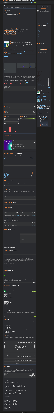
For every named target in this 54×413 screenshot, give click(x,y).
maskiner (12, 51)
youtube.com (47, 15)
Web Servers (19, 63)
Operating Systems (31, 64)
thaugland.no (6, 159)
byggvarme (33, 51)
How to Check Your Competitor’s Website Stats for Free (45, 100)
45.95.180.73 (39, 80)
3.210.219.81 (39, 82)
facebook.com (41, 16)
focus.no (5, 161)
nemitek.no (5, 160)
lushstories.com (39, 32)
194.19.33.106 (18, 35)
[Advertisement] (20, 21)
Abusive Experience (9, 218)
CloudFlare (6, 65)
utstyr (29, 49)
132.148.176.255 (39, 83)
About (30, 412)
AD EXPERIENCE (23, 0)
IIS (18, 65)
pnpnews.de (38, 37)
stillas (5, 49)
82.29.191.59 (39, 78)
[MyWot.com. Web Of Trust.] (5, 278)
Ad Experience (8, 207)
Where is (10, 229)
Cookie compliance (12, 69)
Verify (8, 310)
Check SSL (33, 291)
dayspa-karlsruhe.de (40, 34)
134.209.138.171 (39, 76)
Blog (26, 412)
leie (7, 51)
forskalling (21, 49)
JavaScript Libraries (6, 69)
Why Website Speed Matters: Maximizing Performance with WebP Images (45, 93)
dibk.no (5, 158)
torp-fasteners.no (6, 174)
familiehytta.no (6, 175)
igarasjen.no (5, 177)
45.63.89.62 (38, 73)
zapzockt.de (39, 41)
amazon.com (47, 17)
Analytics (12, 63)
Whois (7, 366)
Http (6, 319)
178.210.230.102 (39, 79)
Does (11, 257)
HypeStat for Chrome (44, 49)
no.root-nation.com (40, 27)
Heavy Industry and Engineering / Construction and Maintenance (13, 53)
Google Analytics (14, 65)
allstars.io (38, 28)
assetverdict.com (39, 40)
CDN (5, 63)
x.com (39, 17)
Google (8, 270)
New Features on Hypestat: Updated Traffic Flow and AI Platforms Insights (45, 96)
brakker (9, 51)
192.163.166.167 (39, 77)
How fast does (11, 250)
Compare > (33, 158)
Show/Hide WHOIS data (42, 108)
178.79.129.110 (39, 75)
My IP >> (49, 87)
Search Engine (8, 180)
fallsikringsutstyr (24, 51)
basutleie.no (29, 51)
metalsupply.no (6, 169)
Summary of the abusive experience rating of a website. (11, 220)
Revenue (7, 189)
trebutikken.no (6, 171)
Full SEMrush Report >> (33, 149)
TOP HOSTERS (19, 0)
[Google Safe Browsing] (4, 275)
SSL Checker (11, 285)
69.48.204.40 (39, 72)
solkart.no (5, 168)
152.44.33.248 (39, 81)
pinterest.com (41, 23)
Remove (40, 110)
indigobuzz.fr (39, 39)
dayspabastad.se (39, 30)
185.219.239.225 (39, 71)
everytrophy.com (39, 36)
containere (8, 49)
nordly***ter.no (6, 176)
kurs (13, 49)
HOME (10, 0)
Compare (33, 2)
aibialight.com (39, 35)
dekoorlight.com (39, 31)
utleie (15, 51)
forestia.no (5, 173)
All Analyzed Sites (23, 412)
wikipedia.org (40, 22)
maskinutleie (25, 49)
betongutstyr (32, 49)
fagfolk (11, 49)
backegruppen (17, 49)
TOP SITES (12, 0)
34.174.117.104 (39, 84)
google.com (40, 15)
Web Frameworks (25, 64)
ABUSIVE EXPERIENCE (27, 0)
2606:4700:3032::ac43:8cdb (41, 85)
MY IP (34, 0)
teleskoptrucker (19, 51)
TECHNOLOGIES (31, 0)
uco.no (5, 170)
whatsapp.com (47, 23)
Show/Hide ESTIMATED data (43, 105)
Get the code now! (43, 117)
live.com (46, 22)
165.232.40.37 (39, 74)
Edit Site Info (6, 56)
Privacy (28, 412)
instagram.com (47, 16)
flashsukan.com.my (39, 29)
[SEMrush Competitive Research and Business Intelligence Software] (7, 135)
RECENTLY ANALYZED (16, 0)
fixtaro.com (38, 38)
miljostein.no (5, 172)
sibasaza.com (39, 33)
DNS (6, 335)
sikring (5, 51)
